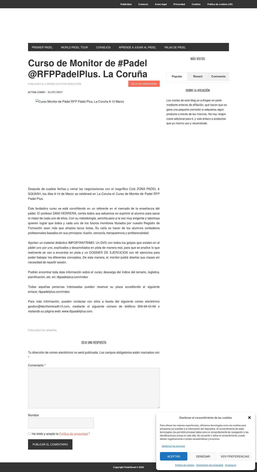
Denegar (203, 456)
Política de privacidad (74, 434)
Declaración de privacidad (209, 465)
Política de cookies (184, 465)
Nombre (33, 415)
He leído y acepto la (61, 434)
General (51, 330)
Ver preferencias (235, 456)
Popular (177, 76)
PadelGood (53, 28)
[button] (249, 417)
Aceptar (173, 456)
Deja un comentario (144, 83)
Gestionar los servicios (173, 446)
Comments (218, 76)
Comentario (37, 365)
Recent (197, 76)
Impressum (230, 465)
